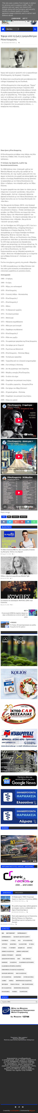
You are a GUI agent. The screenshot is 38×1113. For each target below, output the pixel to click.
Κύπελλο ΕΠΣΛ (28, 977)
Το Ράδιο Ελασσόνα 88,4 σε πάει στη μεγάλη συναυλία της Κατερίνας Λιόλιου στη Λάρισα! (18, 551)
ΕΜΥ (18, 958)
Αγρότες (4, 944)
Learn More (15, 18)
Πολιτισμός (6, 991)
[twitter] (19, 1107)
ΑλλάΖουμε (23, 944)
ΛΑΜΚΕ (4, 980)
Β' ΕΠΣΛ (31, 944)
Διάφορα (18, 955)
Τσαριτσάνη (23, 991)
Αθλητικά (13, 944)
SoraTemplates (14, 1110)
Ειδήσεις (15, 516)
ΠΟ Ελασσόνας (6, 988)
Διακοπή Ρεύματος (8, 958)
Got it (25, 18)
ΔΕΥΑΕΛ (29, 948)
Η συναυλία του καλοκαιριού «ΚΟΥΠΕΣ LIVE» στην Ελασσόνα (17, 601)
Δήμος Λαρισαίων (22, 951)
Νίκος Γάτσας (14, 984)
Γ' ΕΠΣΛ (4, 948)
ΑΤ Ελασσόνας (27, 940)
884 (9, 516)
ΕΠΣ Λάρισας (27, 958)
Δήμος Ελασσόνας (8, 951)
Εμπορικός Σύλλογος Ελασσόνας (13, 969)
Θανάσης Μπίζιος (7, 973)
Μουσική (23, 516)
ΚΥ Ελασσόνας (6, 977)
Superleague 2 (6, 937)
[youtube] (22, 1107)
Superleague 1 (22, 933)
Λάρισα (11, 980)
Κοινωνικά (17, 977)
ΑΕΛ (19, 940)
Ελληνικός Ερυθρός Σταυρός (11, 966)
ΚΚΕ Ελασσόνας (21, 973)
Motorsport (10, 933)
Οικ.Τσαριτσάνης (27, 984)
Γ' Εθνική (12, 948)
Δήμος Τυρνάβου (7, 955)
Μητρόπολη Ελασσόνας (24, 980)
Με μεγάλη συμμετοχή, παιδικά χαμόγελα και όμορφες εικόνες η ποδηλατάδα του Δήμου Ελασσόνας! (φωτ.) (24, 908)
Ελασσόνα (13, 962)
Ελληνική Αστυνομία (26, 962)
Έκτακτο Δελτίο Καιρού (22, 937)
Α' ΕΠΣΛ (13, 940)
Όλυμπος (5, 940)
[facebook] (16, 1107)
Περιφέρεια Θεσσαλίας (21, 988)
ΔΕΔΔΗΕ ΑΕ (21, 948)
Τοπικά (14, 991)
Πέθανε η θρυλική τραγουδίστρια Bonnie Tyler (15, 576)
